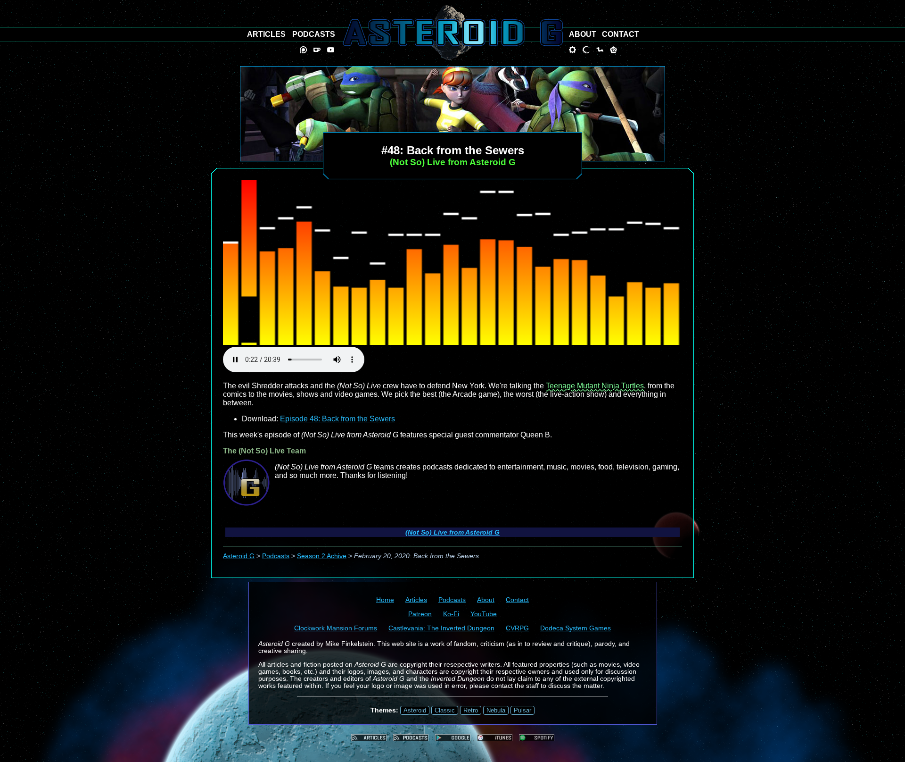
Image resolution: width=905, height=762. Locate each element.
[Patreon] (303, 49)
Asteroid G (239, 556)
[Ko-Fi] (317, 49)
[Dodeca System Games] (613, 49)
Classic (445, 710)
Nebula (495, 710)
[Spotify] (536, 737)
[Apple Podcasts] (494, 737)
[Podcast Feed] (410, 737)
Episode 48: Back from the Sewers (337, 419)
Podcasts (275, 556)
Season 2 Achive (321, 556)
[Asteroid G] (453, 32)
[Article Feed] (369, 737)
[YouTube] (330, 49)
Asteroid (414, 710)
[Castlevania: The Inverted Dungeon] (586, 49)
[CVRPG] (599, 49)
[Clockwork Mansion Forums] (572, 49)
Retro (470, 710)
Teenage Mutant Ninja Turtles (595, 386)
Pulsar (522, 710)
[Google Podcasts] (452, 737)
